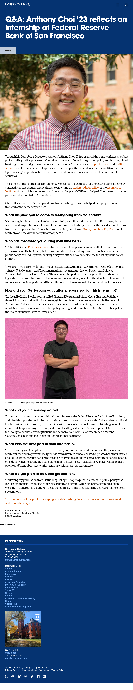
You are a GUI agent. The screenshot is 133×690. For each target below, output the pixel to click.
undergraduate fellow (86, 187)
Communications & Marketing (20, 598)
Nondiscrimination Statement (35, 670)
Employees (10, 574)
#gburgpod (10, 653)
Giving (8, 593)
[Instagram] (6, 676)
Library (8, 596)
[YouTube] (12, 677)
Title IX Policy (58, 670)
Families (9, 579)
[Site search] (126, 5)
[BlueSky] (19, 677)
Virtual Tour (11, 604)
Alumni (8, 568)
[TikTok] (32, 677)
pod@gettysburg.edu (16, 658)
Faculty (9, 577)
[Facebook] (38, 676)
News (8, 50)
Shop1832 (10, 590)
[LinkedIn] (44, 676)
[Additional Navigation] (117, 5)
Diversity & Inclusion (15, 585)
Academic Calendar (15, 582)
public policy (101, 164)
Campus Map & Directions (18, 560)
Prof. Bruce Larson (39, 247)
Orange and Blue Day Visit (98, 229)
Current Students (14, 571)
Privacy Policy (12, 670)
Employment (11, 588)
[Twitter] (25, 677)
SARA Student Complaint (18, 607)
